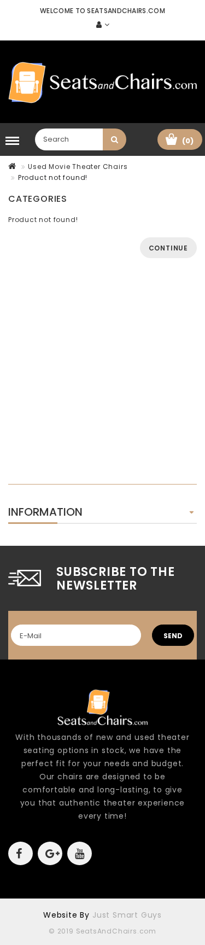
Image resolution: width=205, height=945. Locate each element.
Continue (168, 248)
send (173, 635)
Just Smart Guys (127, 914)
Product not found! (52, 177)
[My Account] (102, 25)
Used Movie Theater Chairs (77, 166)
